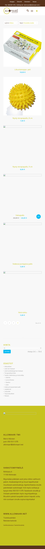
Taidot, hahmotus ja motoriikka (14, 375)
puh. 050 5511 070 (10, 441)
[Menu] (32, 11)
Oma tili (19, 1)
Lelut (7, 385)
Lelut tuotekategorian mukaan (13, 371)
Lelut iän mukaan (9, 369)
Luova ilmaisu (10, 380)
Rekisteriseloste (9, 520)
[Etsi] (26, 10)
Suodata (7, 351)
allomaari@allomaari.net (13, 444)
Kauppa (12, 1)
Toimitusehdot (9, 518)
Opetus (8, 382)
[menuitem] (12, 1)
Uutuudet (7, 391)
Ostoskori (27, 1)
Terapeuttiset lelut (10, 373)
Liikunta (8, 377)
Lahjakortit (7, 389)
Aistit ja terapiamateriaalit (12, 387)
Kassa (34, 1)
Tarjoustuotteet (9, 394)
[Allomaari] (18, 10)
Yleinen (6, 396)
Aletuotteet (7, 366)
